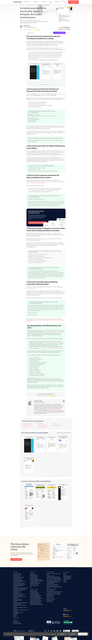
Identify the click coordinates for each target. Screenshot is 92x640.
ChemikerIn (40, 423)
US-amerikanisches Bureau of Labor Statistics (52, 331)
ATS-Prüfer (50, 2)
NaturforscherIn (26, 426)
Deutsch (31, 630)
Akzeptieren (83, 634)
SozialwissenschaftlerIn (42, 426)
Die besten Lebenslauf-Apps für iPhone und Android (54, 587)
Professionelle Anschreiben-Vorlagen (36, 604)
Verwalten (72, 634)
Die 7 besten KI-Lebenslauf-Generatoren (54, 578)
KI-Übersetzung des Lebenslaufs (19, 583)
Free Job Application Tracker (18, 612)
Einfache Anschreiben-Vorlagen (35, 603)
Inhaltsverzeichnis (31, 32)
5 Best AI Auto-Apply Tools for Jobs (53, 585)
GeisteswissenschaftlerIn (27, 425)
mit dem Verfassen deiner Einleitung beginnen (35, 182)
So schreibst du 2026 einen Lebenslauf (53, 592)
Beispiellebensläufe (33, 574)
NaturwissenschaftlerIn (57, 425)
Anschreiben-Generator (17, 574)
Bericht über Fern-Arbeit (34, 584)
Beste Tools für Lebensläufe (51, 589)
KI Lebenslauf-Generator (17, 578)
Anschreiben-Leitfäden (34, 578)
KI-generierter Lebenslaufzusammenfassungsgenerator (20, 587)
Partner (64, 580)
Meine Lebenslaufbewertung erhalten (37, 222)
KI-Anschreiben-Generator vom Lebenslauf (20, 609)
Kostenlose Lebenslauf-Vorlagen (35, 595)
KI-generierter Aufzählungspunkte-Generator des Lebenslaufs (19, 585)
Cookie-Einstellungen (67, 578)
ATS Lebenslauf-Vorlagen (34, 594)
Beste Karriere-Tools (50, 590)
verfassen (60, 93)
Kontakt (64, 574)
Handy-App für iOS (16, 622)
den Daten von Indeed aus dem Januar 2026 (51, 378)
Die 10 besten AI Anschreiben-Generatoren (54, 579)
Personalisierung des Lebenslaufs (19, 594)
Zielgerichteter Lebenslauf (17, 595)
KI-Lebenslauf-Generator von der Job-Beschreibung (19, 597)
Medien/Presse (66, 579)
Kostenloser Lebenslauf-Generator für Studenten (19, 606)
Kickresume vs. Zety (50, 596)
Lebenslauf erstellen (16, 559)
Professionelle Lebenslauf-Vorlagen (36, 598)
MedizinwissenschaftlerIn (42, 425)
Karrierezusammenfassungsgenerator (19, 589)
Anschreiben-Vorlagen (34, 592)
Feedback (65, 582)
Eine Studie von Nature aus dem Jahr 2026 (51, 342)
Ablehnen (62, 634)
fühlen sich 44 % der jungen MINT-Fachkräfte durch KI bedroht (51, 348)
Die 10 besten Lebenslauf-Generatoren (53, 577)
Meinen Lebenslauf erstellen (73, 2)
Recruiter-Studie (49, 601)
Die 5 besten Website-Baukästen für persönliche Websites (53, 583)
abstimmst (49, 152)
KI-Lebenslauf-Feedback (17, 600)
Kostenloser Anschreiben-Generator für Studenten (20, 608)
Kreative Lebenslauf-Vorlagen (35, 599)
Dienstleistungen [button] (27, 1)
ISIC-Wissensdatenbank (51, 575)
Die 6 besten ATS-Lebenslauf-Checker (53, 580)
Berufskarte (15, 601)
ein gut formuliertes (58, 43)
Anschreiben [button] (43, 1)
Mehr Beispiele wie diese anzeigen (47, 84)
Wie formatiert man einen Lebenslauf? (53, 594)
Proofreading (15, 613)
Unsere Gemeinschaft (34, 585)
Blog (31, 586)
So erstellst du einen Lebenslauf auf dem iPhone (54, 574)
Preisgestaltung (57, 1)
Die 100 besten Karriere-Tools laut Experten (54, 591)
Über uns (64, 573)
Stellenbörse (15, 611)
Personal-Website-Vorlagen (34, 593)
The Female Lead (53, 409)
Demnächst (15, 614)
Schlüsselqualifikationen (47, 233)
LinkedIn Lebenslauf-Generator (18, 577)
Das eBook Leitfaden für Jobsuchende (36, 580)
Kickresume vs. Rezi (50, 597)
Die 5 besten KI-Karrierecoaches (52, 584)
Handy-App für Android (17, 623)
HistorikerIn (55, 423)
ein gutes (41, 93)
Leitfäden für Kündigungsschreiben (36, 579)
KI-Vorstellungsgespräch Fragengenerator (20, 602)
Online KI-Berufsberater (17, 603)
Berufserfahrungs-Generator (18, 590)
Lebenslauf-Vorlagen (33, 590)
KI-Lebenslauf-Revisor (17, 582)
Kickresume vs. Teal (50, 600)
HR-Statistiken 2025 (50, 595)
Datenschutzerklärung (67, 577)
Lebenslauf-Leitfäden (33, 577)
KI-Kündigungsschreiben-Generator (19, 580)
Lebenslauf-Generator (17, 573)
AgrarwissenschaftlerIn (27, 423)
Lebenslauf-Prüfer (16, 591)
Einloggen (64, 1)
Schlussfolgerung (30, 288)
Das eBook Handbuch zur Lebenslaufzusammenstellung (35, 583)
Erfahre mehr (54, 634)
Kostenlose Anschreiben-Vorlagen (36, 600)
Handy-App (15, 621)
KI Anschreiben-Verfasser (17, 579)
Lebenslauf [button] (35, 1)
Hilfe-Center (32, 573)
